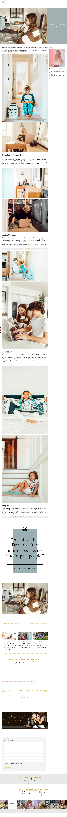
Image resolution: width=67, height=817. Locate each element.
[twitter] (59, 6)
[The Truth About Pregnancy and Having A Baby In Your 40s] (25, 636)
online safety (5, 681)
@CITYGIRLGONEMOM (33, 789)
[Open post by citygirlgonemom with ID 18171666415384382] (46, 804)
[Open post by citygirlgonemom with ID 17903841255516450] (21, 804)
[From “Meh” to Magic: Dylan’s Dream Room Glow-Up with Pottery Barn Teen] (9, 636)
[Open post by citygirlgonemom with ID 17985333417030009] (54, 804)
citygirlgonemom (4, 801)
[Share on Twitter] (0, 329)
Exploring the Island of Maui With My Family (39, 623)
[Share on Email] (0, 332)
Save (1, 330)
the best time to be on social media (27, 511)
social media (23, 681)
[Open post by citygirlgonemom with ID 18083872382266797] (12, 804)
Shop (24, 1)
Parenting (56, 22)
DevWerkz (42, 814)
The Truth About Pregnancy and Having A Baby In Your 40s (25, 645)
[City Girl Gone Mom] (4, 2)
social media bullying (31, 681)
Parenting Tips (17, 681)
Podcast (39, 1)
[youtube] (65, 6)
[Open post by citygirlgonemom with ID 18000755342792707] (63, 804)
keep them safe (17, 51)
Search (65, 2)
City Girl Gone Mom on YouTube (31, 248)
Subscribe (45, 1)
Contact (51, 1)
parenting (11, 681)
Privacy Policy (35, 814)
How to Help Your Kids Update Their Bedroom (10, 623)
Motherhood (5, 679)
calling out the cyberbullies (31, 240)
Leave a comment (6, 616)
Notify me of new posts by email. (12, 765)
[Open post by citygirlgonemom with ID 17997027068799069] (4, 804)
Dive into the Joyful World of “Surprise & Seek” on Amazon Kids (40, 645)
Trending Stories (16, 1)
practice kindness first (33, 244)
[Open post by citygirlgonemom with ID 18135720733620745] (29, 804)
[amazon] (63, 6)
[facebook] (57, 6)
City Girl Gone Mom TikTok (33, 516)
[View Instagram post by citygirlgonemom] (7, 808)
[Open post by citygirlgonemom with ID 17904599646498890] (38, 804)
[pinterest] (55, 6)
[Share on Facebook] (0, 327)
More (55, 1)
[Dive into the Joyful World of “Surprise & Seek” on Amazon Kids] (40, 636)
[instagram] (51, 6)
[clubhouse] (61, 6)
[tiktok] (53, 6)
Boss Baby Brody (32, 1)
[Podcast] (25, 729)
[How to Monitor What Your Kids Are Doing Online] (23, 26)
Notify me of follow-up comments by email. (14, 763)
